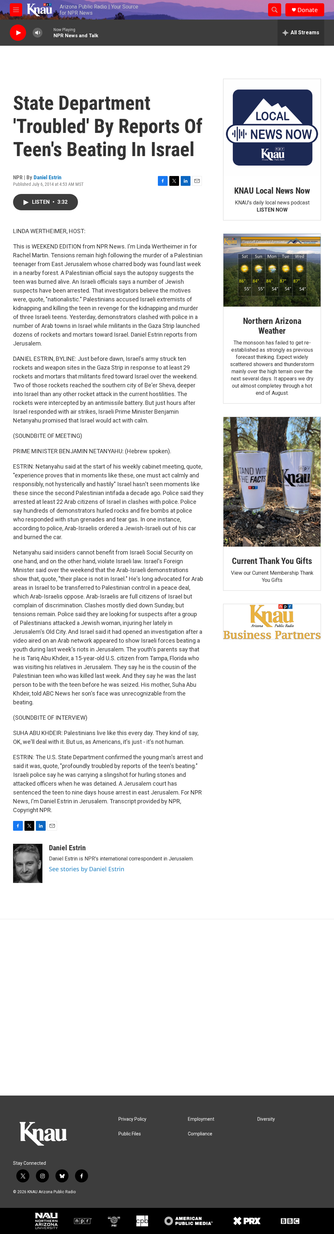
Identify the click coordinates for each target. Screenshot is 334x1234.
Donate (307, 10)
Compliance (200, 1133)
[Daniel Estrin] (27, 863)
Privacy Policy (132, 1119)
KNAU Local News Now (272, 191)
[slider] (48, 32)
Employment (201, 1119)
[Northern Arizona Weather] (272, 270)
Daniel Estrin (47, 177)
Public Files (129, 1133)
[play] (18, 33)
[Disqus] (167, 1007)
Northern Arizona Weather (272, 326)
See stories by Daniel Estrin (86, 869)
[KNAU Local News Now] (272, 127)
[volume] (37, 32)
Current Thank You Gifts (272, 561)
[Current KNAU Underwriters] (272, 621)
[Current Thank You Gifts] (272, 482)
